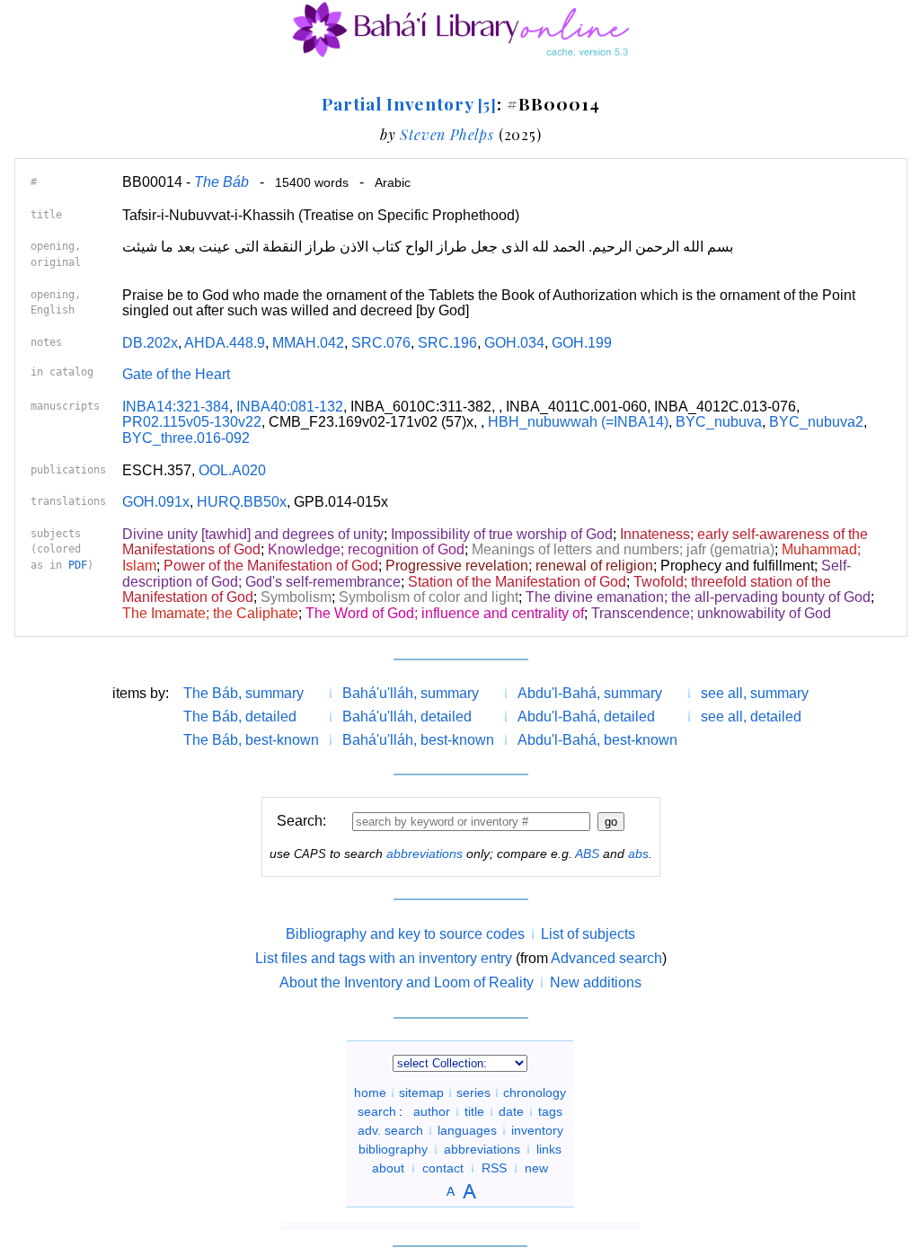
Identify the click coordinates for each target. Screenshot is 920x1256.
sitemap (421, 1092)
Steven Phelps (446, 134)
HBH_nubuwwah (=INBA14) (578, 421)
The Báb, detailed (239, 716)
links (549, 1149)
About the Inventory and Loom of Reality (406, 982)
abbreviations (424, 853)
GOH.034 (514, 342)
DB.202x (150, 342)
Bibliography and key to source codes (405, 934)
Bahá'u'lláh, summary (410, 693)
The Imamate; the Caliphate (210, 613)
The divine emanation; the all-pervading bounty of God (698, 597)
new (536, 1168)
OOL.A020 (232, 470)
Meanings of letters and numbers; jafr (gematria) (623, 549)
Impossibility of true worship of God (502, 534)
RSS (494, 1168)
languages (467, 1130)
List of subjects (588, 934)
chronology (534, 1092)
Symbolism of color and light (428, 597)
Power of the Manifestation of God (271, 565)
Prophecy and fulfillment (737, 565)
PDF (77, 565)
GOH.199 (582, 342)
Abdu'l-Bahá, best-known (597, 739)
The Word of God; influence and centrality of (444, 613)
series (473, 1092)
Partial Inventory (409, 103)
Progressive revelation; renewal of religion (519, 565)
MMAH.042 (308, 342)
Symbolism (296, 597)
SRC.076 (381, 342)
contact (443, 1168)
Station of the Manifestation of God (517, 581)
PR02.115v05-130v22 (191, 421)
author (431, 1111)
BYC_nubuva (719, 421)
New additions (595, 982)
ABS (587, 853)
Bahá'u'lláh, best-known (418, 739)
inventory (537, 1130)
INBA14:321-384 (175, 406)
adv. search (390, 1130)
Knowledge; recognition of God (366, 549)
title (474, 1111)
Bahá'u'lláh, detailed (407, 716)
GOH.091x (156, 501)
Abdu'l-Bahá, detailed (586, 716)
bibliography (393, 1149)
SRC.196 (447, 342)
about (388, 1168)
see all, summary (755, 693)
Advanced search (606, 958)
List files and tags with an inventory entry (383, 958)
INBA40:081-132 (289, 406)
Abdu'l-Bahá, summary (590, 693)
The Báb (221, 182)
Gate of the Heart (176, 374)
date (511, 1111)
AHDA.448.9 (224, 342)
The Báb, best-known (251, 739)
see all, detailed (751, 716)
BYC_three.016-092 (186, 438)
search (377, 1111)
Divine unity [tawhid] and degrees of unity (253, 534)
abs (638, 853)
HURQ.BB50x (242, 501)
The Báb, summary (243, 693)
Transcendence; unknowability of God (711, 613)
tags (550, 1111)
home (370, 1092)
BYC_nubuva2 (816, 421)
